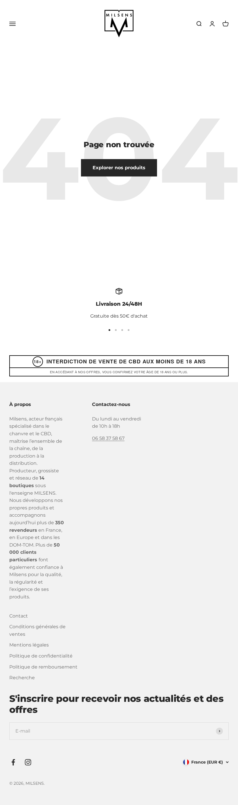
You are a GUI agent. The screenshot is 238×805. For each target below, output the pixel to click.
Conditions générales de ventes (37, 630)
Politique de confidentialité (41, 656)
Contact (18, 616)
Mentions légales (29, 645)
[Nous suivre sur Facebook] (13, 762)
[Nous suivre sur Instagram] (28, 762)
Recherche (22, 677)
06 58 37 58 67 (108, 438)
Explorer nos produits (119, 167)
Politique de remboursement (43, 667)
